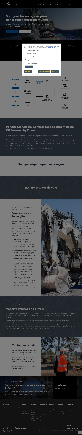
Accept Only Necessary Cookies (44, 71)
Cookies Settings (29, 66)
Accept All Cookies (55, 71)
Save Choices (27, 71)
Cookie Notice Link (51, 47)
